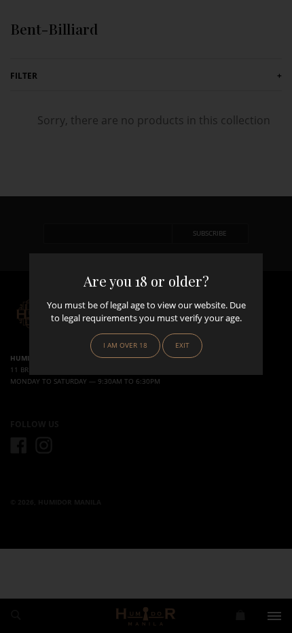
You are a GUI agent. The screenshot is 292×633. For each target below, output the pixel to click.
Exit (182, 345)
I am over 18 (125, 345)
